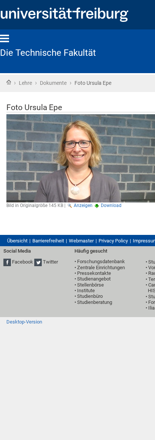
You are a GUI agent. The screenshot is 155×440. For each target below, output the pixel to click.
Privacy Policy (113, 241)
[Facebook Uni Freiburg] (7, 262)
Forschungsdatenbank (101, 261)
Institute (86, 290)
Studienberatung (94, 302)
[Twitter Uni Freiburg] (38, 262)
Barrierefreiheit (48, 241)
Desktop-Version (24, 322)
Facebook (22, 262)
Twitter (50, 262)
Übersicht (17, 241)
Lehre (25, 83)
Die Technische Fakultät (48, 53)
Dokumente (53, 83)
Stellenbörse (90, 285)
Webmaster (81, 241)
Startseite (8, 82)
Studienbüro (90, 296)
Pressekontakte (94, 273)
